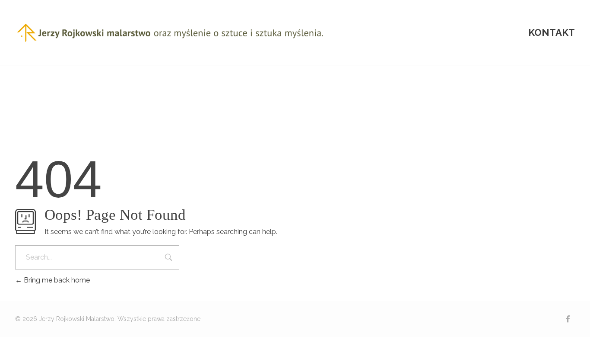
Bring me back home (56, 280)
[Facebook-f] (568, 319)
